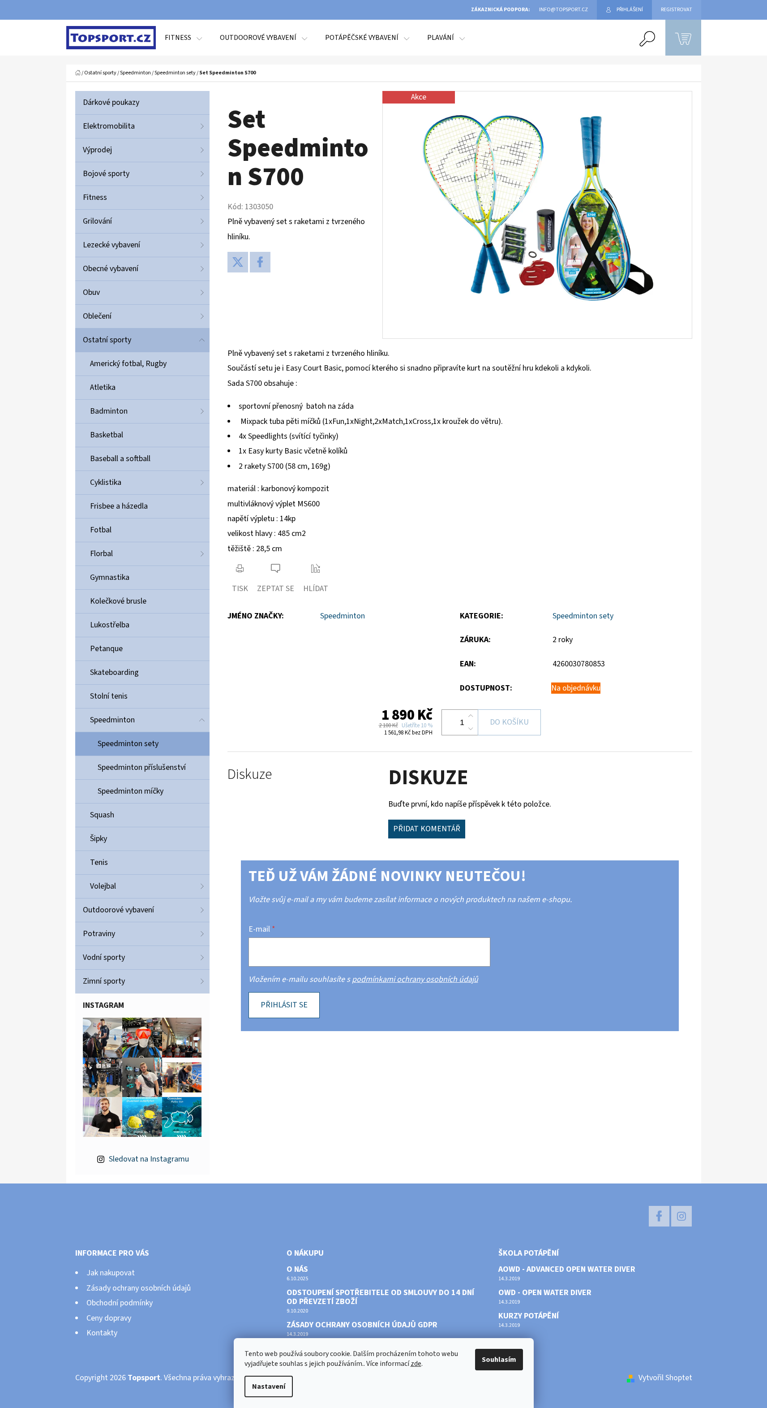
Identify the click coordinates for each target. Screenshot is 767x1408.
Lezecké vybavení (111, 245)
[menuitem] (183, 38)
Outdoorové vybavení (118, 910)
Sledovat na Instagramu (149, 1159)
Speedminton (112, 720)
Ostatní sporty (107, 340)
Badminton (109, 411)
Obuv (91, 292)
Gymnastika (109, 577)
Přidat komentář (426, 828)
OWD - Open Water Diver (544, 1292)
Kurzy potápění (528, 1316)
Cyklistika (105, 482)
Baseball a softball (120, 458)
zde (416, 1364)
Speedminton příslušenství (142, 767)
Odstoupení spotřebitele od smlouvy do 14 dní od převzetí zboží (380, 1297)
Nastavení (268, 1386)
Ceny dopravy (108, 1318)
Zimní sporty (104, 981)
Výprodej (97, 149)
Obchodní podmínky (119, 1303)
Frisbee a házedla (119, 506)
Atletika (103, 387)
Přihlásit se (284, 1005)
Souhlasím (499, 1360)
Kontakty (101, 1333)
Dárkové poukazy (111, 102)
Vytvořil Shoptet (665, 1377)
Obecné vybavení (110, 268)
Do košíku (509, 722)
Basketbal (106, 435)
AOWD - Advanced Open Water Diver (566, 1269)
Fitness (95, 197)
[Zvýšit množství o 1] (470, 716)
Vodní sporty (104, 957)
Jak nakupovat (110, 1272)
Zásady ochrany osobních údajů (138, 1288)
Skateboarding (114, 672)
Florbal (101, 553)
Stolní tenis (109, 696)
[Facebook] (260, 262)
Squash (102, 815)
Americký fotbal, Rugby (128, 363)
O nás (297, 1269)
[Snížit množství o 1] (470, 728)
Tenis (99, 862)
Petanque (106, 648)
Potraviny (99, 933)
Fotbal (100, 530)
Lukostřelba (109, 625)
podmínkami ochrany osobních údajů (415, 979)
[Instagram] (681, 1216)
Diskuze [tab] (249, 774)
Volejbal (103, 886)
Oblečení (97, 316)
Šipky (98, 838)
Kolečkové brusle (118, 601)
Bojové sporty (106, 173)
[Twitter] (237, 262)
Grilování (97, 221)
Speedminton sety (128, 743)
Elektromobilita (109, 126)
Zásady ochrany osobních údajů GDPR (362, 1325)
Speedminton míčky (130, 791)
